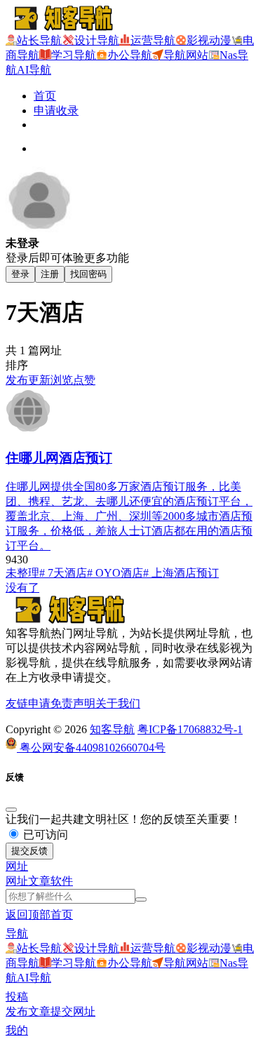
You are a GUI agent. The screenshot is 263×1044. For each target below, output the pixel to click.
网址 (17, 881)
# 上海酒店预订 (181, 573)
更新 (39, 380)
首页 (45, 96)
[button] (17, 866)
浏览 (61, 380)
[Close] (11, 810)
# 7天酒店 (63, 573)
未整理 (22, 573)
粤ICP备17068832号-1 (190, 729)
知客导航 (112, 729)
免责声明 (72, 703)
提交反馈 (29, 850)
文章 (39, 881)
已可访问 (44, 835)
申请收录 (56, 110)
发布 (17, 380)
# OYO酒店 (115, 573)
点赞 (84, 380)
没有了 (22, 588)
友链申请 (28, 703)
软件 (61, 881)
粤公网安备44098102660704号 (91, 748)
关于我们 (117, 703)
